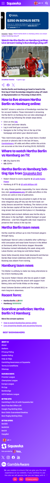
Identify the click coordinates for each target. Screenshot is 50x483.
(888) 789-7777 (28, 25)
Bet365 (5, 424)
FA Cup (4, 387)
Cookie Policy (7, 355)
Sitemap (5, 369)
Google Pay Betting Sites (12, 409)
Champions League (10, 380)
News (10, 34)
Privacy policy (31, 479)
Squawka (4, 34)
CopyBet (5, 434)
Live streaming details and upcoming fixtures (23, 325)
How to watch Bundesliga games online (20, 323)
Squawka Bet (32, 173)
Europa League (8, 384)
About (4, 345)
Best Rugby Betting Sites (12, 416)
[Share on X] (13, 85)
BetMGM (5, 427)
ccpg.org (8, 27)
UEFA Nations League (10, 394)
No (21, 479)
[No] (47, 475)
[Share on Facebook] (8, 85)
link (16, 122)
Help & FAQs (7, 359)
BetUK (4, 430)
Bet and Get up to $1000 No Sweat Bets (22, 19)
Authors (5, 348)
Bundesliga (6, 391)
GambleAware (8, 143)
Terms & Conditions (10, 365)
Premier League (8, 377)
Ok (15, 479)
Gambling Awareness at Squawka (16, 362)
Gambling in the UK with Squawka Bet (17, 402)
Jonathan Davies (8, 80)
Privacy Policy (8, 352)
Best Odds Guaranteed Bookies (15, 412)
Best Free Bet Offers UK (11, 405)
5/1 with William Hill (29, 184)
